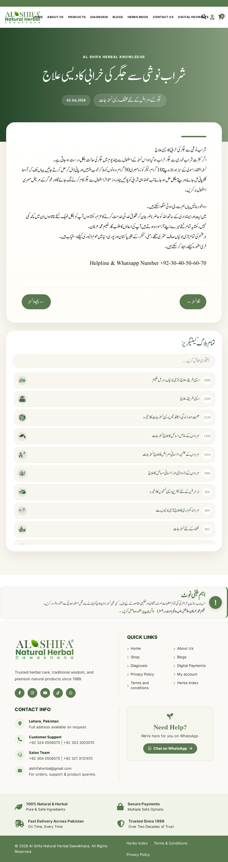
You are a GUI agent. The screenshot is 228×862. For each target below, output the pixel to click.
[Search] (204, 17)
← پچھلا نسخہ (36, 302)
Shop (135, 657)
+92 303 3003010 (78, 742)
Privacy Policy (142, 674)
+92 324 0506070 (44, 742)
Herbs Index (138, 17)
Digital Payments (193, 17)
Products (77, 17)
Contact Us (163, 17)
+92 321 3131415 (78, 758)
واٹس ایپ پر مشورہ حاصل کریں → (136, 611)
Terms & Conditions (170, 843)
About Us (55, 17)
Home (38, 17)
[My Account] (212, 17)
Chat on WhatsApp (170, 748)
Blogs (118, 17)
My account (187, 674)
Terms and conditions (140, 685)
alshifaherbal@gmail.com (50, 768)
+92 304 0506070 (44, 758)
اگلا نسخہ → (193, 302)
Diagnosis (99, 17)
